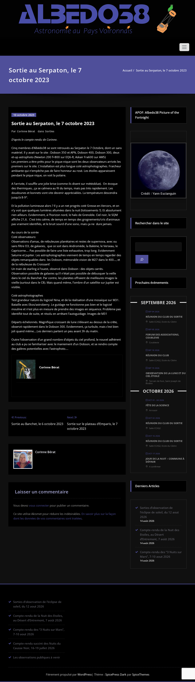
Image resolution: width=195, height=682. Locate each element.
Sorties (49, 131)
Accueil (127, 70)
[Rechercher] (141, 259)
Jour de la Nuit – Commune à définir (165, 460)
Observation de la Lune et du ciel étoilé (166, 374)
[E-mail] (67, 389)
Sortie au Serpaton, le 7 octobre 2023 (161, 70)
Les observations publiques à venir (36, 657)
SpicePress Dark (115, 674)
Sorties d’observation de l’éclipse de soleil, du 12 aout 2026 (159, 512)
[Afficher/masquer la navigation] (184, 47)
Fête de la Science (157, 405)
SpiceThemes (140, 674)
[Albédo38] (97, 17)
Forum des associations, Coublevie (162, 336)
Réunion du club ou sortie (164, 316)
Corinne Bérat (26, 131)
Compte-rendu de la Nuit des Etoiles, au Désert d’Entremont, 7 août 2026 (159, 534)
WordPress (85, 674)
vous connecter (39, 505)
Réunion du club (157, 355)
